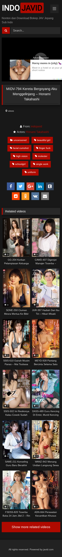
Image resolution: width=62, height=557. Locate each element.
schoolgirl (20, 164)
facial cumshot (21, 148)
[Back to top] (51, 546)
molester (42, 156)
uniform (32, 172)
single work (42, 164)
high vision (22, 156)
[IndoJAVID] (25, 8)
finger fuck (44, 148)
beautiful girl (43, 140)
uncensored (20, 140)
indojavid (36, 126)
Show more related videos (31, 527)
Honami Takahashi (37, 131)
